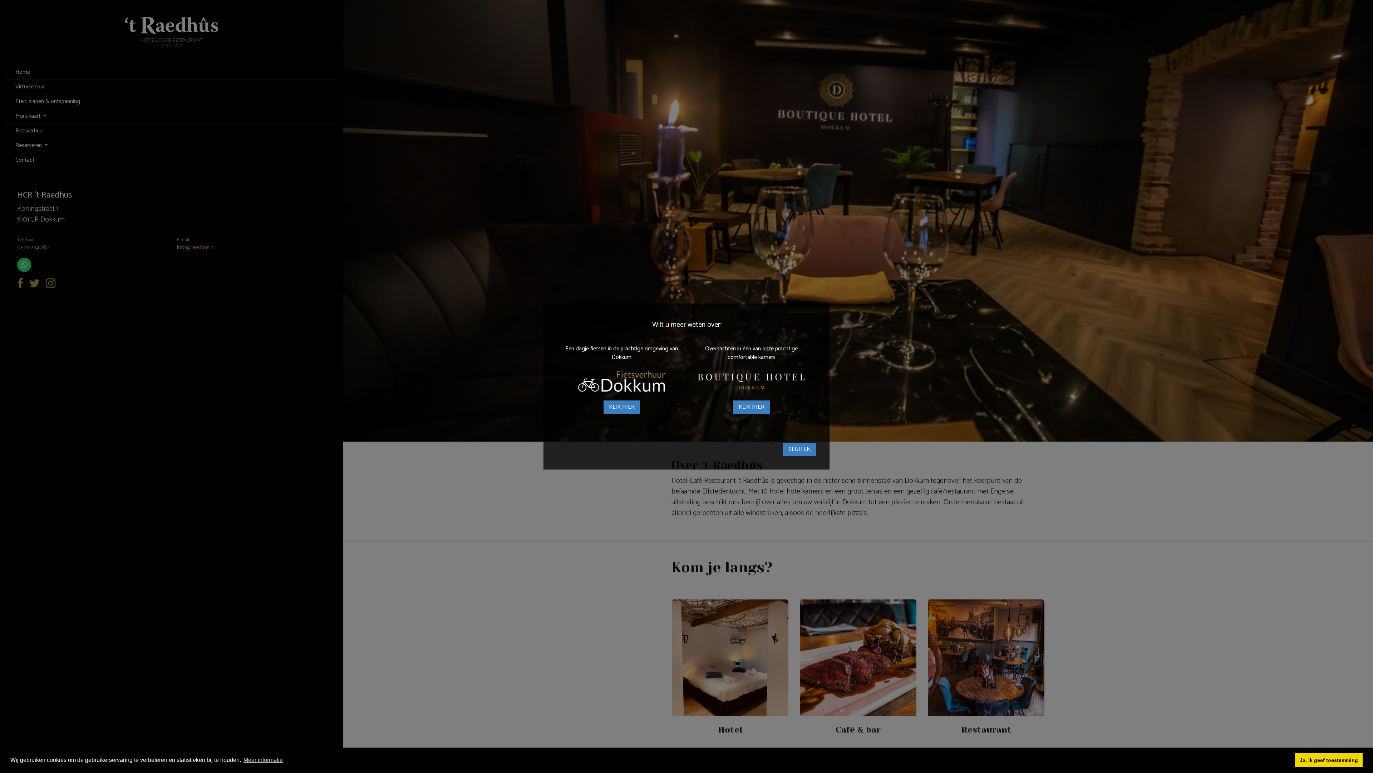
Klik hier (622, 407)
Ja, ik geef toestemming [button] (1329, 760)
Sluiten (799, 449)
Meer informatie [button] (263, 760)
